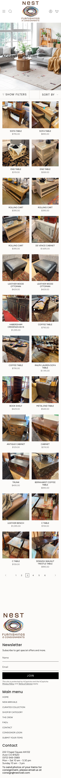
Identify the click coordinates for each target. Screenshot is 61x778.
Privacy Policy (8, 684)
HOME (5, 697)
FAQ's (5, 722)
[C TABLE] (45, 506)
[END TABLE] (15, 153)
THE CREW (7, 717)
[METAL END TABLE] (45, 389)
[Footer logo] (13, 625)
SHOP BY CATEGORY (12, 712)
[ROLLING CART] (15, 191)
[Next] (53, 575)
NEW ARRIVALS (9, 702)
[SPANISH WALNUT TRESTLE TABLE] (45, 545)
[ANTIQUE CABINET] (15, 428)
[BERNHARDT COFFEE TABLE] (45, 466)
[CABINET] (45, 428)
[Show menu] (4, 11)
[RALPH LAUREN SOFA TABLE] (45, 349)
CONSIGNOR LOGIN (12, 732)
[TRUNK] (15, 466)
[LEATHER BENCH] (15, 506)
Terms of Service (26, 684)
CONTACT (7, 727)
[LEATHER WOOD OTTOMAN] (15, 267)
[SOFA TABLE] (15, 114)
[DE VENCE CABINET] (45, 229)
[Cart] (57, 11)
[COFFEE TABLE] (45, 308)
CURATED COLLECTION (13, 707)
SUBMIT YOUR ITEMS (12, 737)
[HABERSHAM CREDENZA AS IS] (15, 308)
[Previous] (8, 575)
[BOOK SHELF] (15, 389)
